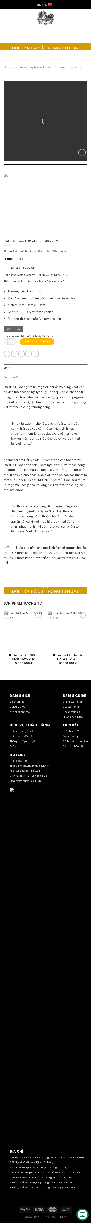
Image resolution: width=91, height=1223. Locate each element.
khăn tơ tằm (28, 281)
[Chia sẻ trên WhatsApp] (35, 170)
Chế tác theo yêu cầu (22, 731)
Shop (7, 67)
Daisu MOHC (17, 706)
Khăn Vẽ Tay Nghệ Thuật (33, 67)
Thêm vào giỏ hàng (37, 341)
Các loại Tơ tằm (72, 706)
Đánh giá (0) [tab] (11, 377)
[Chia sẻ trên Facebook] (40, 170)
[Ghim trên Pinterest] (50, 170)
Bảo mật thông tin (73, 746)
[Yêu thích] (82, 153)
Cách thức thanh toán (76, 741)
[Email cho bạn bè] (45, 170)
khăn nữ (14, 281)
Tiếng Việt (40, 4)
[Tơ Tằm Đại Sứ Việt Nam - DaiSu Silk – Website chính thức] (45, 17)
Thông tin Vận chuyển (23, 741)
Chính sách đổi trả (21, 736)
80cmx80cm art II (68, 67)
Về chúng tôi (17, 701)
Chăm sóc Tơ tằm (73, 701)
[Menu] (6, 18)
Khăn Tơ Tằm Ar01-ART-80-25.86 (67, 657)
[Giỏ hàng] (85, 18)
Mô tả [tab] (7, 368)
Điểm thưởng (71, 736)
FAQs (13, 746)
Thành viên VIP (72, 731)
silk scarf (42, 281)
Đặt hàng (13, 328)
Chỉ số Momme (71, 711)
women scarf (56, 281)
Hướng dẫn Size (73, 716)
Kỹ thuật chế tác (20, 711)
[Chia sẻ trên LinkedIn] (55, 170)
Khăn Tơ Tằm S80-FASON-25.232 (23, 657)
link (10, 553)
